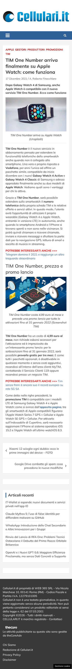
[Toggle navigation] (7, 35)
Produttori (36, 49)
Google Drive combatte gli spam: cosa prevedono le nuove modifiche (39, 466)
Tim (8, 54)
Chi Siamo (9, 645)
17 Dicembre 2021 (16, 78)
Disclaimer (9, 659)
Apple (10, 49)
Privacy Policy (12, 655)
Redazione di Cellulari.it (18, 650)
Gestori (20, 49)
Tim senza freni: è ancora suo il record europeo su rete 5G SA (34, 385)
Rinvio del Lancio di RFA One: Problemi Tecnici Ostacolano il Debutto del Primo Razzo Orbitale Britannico (36, 540)
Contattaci (55, 619)
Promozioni (54, 49)
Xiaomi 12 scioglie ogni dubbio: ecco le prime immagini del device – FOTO (34, 450)
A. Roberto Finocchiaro (42, 78)
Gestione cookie (62, 666)
